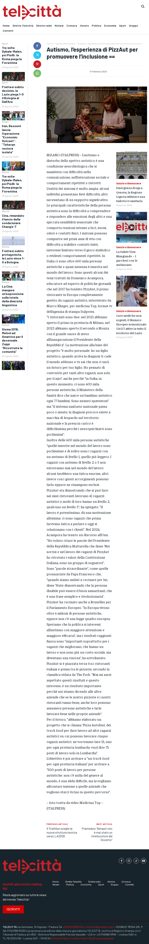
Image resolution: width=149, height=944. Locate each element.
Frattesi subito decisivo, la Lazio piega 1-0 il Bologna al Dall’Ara (13, 94)
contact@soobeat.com (99, 926)
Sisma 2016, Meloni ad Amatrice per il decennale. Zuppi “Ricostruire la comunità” (12, 340)
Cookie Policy (78, 938)
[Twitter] (37, 55)
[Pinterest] (37, 64)
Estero (5, 121)
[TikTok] (136, 860)
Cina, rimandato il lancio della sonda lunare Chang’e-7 (13, 221)
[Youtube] (143, 860)
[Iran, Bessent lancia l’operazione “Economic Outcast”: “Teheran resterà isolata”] (13, 166)
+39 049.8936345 (73, 926)
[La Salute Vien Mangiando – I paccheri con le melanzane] (131, 227)
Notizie (5, 172)
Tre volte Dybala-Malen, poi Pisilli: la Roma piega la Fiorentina (12, 55)
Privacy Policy (60, 938)
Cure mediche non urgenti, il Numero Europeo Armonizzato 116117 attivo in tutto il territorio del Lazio (131, 324)
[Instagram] (129, 860)
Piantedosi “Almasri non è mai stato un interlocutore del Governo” (97, 834)
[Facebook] (37, 46)
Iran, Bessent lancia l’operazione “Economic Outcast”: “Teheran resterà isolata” (11, 139)
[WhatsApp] (37, 73)
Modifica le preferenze (101, 938)
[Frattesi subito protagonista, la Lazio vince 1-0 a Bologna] (13, 276)
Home (50, 43)
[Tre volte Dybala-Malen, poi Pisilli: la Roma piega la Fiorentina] (13, 76)
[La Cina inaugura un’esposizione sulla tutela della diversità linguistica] (13, 318)
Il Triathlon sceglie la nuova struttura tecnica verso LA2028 (62, 832)
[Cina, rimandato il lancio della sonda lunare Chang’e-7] (13, 240)
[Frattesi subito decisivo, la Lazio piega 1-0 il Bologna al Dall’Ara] (13, 115)
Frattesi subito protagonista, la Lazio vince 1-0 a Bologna (13, 256)
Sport (5, 43)
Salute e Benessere (65, 43)
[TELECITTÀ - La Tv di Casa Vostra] (56, 12)
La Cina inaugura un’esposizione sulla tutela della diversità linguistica (13, 295)
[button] (142, 6)
